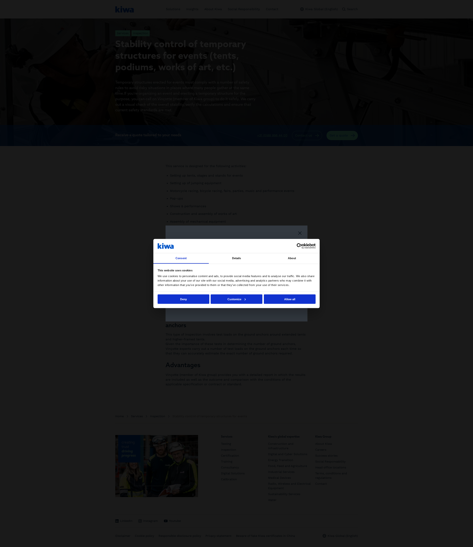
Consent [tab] (181, 258)
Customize (234, 299)
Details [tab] (236, 258)
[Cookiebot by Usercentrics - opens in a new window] (299, 246)
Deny (183, 299)
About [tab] (292, 258)
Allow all (289, 299)
